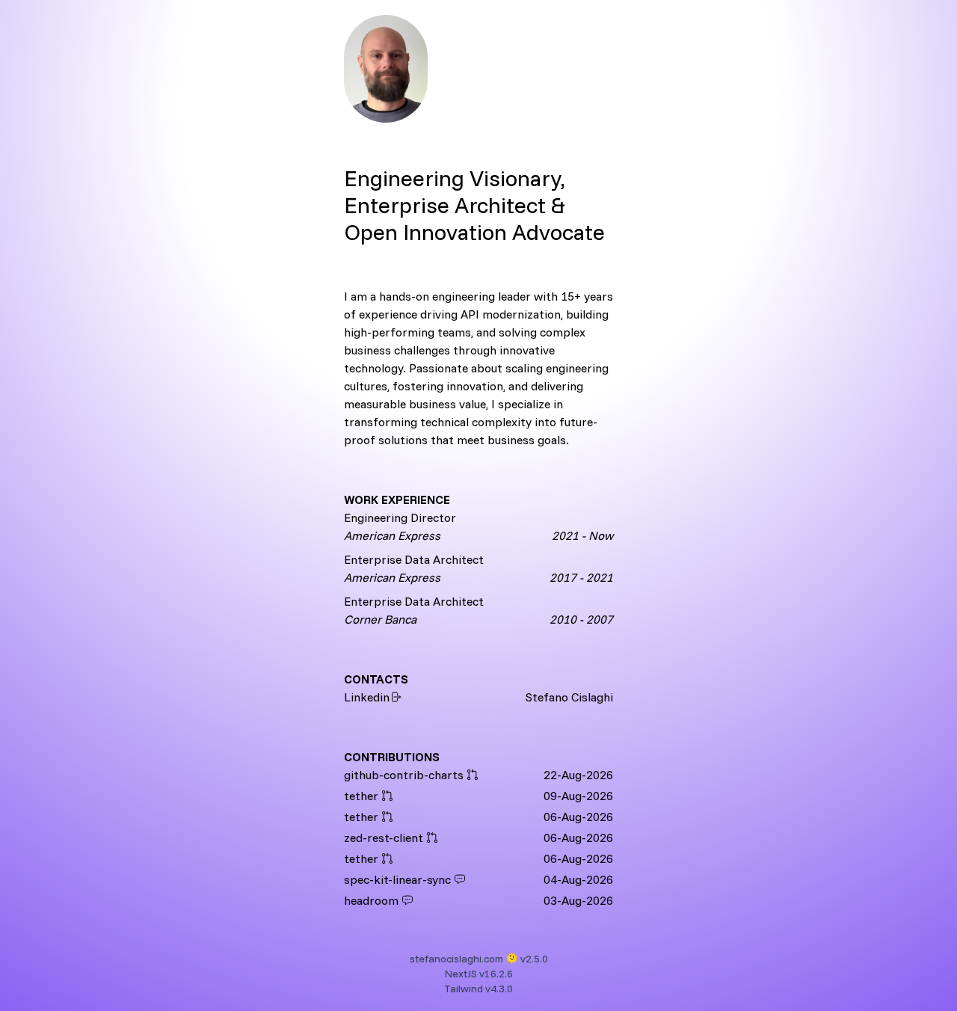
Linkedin (367, 696)
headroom (371, 900)
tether (361, 795)
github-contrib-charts (404, 774)
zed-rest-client (383, 837)
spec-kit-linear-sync (397, 879)
